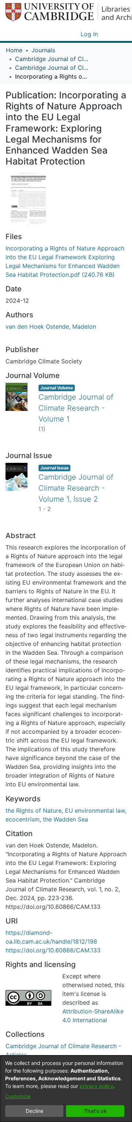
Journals (43, 50)
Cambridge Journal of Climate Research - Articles (51, 67)
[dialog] (66, 1088)
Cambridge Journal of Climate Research (51, 59)
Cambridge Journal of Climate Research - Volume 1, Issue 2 (75, 488)
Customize (17, 1096)
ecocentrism (23, 819)
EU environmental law (95, 810)
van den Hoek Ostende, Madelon (51, 326)
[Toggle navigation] (116, 34)
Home (14, 50)
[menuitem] (73, 34)
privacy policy (96, 1086)
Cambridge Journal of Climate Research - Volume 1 (75, 408)
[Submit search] (63, 34)
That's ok (95, 1111)
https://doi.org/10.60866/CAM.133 (53, 950)
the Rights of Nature (34, 810)
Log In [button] (90, 34)
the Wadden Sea (65, 819)
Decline (34, 1111)
